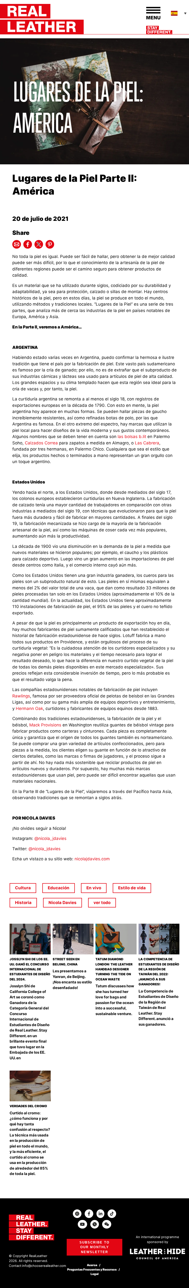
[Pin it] (50, 244)
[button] (179, 13)
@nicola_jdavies (50, 838)
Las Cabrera (147, 442)
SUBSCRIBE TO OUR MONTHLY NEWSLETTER (94, 1247)
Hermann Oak (29, 708)
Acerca (92, 1265)
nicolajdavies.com (92, 858)
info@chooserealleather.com (44, 1266)
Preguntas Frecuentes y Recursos (92, 1269)
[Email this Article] (16, 244)
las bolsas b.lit (132, 436)
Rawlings (21, 696)
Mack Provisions (45, 724)
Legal (95, 1274)
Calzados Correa (41, 442)
